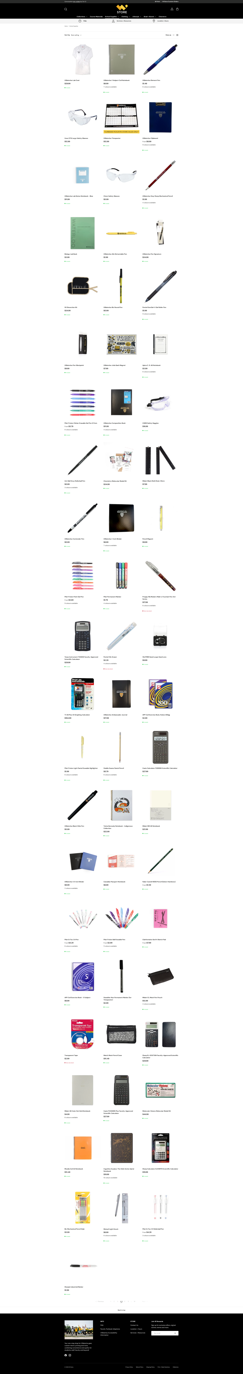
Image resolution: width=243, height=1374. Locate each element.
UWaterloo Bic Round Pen (113, 307)
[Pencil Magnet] (160, 518)
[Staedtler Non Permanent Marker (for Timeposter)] (122, 977)
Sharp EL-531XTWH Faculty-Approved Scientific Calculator (160, 1056)
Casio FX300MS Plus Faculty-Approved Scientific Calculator (118, 1112)
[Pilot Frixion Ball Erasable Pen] (122, 919)
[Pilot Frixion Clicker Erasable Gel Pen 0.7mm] (83, 402)
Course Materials (96, 17)
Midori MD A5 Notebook (151, 826)
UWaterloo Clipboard (150, 138)
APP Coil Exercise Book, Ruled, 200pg (156, 715)
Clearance (162, 17)
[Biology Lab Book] (83, 233)
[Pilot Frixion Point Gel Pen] (83, 576)
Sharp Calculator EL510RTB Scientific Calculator (160, 1169)
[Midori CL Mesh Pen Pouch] (160, 977)
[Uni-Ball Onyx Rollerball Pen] (83, 460)
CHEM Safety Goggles (150, 423)
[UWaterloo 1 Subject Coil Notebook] (122, 59)
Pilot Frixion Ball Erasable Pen (114, 940)
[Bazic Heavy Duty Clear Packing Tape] (122, 1266)
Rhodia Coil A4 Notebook (74, 1169)
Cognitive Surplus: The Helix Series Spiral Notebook (119, 1170)
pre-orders (76, 1)
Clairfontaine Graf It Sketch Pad (154, 940)
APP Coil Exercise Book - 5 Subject (77, 998)
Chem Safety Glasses (112, 196)
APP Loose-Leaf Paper (150, 1287)
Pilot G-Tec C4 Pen (72, 940)
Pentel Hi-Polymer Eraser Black (115, 1340)
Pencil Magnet (147, 539)
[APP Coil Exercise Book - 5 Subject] (83, 977)
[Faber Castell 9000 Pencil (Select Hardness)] (160, 861)
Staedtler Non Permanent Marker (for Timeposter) (117, 999)
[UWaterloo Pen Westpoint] (83, 344)
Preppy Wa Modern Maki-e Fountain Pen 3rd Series (158, 598)
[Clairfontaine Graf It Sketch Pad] (160, 919)
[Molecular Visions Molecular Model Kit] (160, 1090)
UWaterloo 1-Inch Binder (113, 539)
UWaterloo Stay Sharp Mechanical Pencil (157, 196)
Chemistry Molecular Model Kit (115, 481)
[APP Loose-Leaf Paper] (160, 1266)
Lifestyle (136, 17)
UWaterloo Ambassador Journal (115, 715)
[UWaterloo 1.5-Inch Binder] (83, 861)
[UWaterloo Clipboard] (160, 117)
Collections (81, 17)
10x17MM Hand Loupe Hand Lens (154, 657)
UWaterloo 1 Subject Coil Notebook (117, 80)
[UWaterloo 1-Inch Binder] (122, 518)
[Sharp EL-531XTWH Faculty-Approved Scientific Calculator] (160, 1034)
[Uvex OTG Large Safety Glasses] (83, 117)
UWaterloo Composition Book (114, 423)
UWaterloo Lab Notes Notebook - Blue (79, 196)
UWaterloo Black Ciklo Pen (74, 826)
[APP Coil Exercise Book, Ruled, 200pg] (160, 694)
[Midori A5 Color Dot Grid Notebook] (83, 1090)
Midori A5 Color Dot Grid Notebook (77, 1111)
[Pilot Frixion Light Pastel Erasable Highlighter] (83, 747)
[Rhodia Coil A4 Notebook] (83, 1148)
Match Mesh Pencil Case (113, 1055)
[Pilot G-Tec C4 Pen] (83, 919)
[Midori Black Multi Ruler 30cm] (160, 460)
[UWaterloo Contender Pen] (83, 518)
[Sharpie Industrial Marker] (83, 1266)
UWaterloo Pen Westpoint (74, 365)
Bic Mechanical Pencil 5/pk (74, 1229)
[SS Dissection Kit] (83, 286)
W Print (157, 1)
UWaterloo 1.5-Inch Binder (74, 882)
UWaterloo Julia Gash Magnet (114, 365)
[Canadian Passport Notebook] (122, 861)
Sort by (67, 35)
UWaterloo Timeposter (112, 138)
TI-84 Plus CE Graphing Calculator (77, 715)
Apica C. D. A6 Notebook (151, 365)
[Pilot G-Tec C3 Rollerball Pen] (160, 1208)
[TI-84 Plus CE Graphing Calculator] (83, 694)
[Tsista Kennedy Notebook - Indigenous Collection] (122, 805)
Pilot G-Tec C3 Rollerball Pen (153, 1229)
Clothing (125, 17)
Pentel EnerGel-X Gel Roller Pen (154, 307)
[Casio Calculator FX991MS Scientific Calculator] (160, 747)
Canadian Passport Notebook (114, 882)
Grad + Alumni (149, 17)
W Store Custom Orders (170, 1)
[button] (177, 9)
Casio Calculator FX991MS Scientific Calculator (159, 768)
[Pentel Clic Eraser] (122, 636)
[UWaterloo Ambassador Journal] (122, 694)
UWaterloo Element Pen (151, 80)
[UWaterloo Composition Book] (122, 402)
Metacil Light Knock (111, 1229)
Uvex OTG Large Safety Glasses (76, 138)
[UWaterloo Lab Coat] (83, 59)
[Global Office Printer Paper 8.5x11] (160, 1319)
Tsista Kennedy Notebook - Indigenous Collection (118, 827)
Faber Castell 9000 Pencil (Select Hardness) (159, 882)
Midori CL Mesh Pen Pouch (152, 998)
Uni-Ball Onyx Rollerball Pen (75, 481)
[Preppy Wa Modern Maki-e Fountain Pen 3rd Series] (160, 576)
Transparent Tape (71, 1055)
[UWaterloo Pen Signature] (160, 233)
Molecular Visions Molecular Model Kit (156, 1111)
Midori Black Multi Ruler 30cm (153, 481)
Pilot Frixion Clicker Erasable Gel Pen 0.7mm (81, 423)
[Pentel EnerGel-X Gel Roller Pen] (160, 286)
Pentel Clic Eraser (110, 657)
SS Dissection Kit (71, 307)
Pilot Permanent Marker (112, 597)
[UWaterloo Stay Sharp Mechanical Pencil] (160, 175)
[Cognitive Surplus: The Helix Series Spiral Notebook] (122, 1148)
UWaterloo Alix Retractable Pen (115, 254)
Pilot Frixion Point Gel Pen (74, 597)
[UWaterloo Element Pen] (160, 59)
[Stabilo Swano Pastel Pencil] (122, 747)
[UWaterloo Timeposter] (122, 117)
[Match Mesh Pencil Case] (122, 1034)
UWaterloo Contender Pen (74, 539)
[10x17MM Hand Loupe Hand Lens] (160, 636)
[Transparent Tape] (83, 1034)
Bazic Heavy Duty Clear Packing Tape (117, 1287)
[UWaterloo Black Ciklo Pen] (83, 805)
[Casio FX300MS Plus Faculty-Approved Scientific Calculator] (122, 1090)
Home (66, 26)
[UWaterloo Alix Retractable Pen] (122, 233)
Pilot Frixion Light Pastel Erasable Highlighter (81, 768)
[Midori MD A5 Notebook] (160, 805)
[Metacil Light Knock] (122, 1208)
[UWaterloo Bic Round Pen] (122, 286)
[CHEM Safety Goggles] (160, 402)
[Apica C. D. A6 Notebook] (160, 344)
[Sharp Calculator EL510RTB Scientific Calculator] (160, 1148)
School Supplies (111, 17)
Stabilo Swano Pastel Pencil (114, 768)
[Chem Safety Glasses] (122, 175)
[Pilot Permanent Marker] (122, 576)
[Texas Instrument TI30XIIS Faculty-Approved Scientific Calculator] (83, 636)
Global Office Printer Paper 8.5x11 (154, 1340)
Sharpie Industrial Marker (74, 1287)
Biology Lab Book (71, 254)
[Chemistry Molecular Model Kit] (122, 460)
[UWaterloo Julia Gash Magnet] (122, 344)
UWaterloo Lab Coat (72, 80)
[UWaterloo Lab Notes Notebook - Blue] (83, 175)
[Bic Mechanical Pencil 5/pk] (83, 1208)
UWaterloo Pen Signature (151, 254)
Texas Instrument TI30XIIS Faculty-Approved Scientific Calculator (81, 658)
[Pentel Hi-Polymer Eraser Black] (122, 1319)
